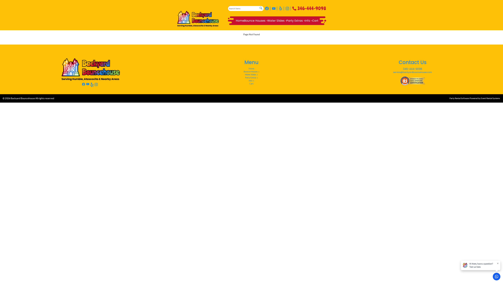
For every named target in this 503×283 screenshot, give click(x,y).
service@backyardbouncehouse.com (412, 72)
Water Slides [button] (276, 21)
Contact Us (413, 62)
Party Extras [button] (295, 21)
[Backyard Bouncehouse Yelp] (281, 8)
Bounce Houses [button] (255, 21)
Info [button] (308, 21)
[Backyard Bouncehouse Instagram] (288, 8)
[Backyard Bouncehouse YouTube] (274, 8)
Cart (315, 21)
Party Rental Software (459, 98)
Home (240, 21)
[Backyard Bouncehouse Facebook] (267, 8)
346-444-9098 (312, 7)
